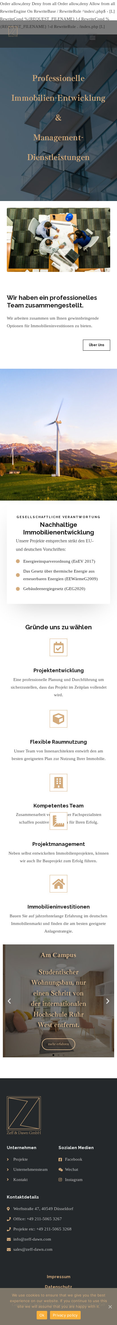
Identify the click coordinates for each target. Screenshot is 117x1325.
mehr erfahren (58, 1044)
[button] (92, 37)
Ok (42, 1315)
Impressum (58, 1276)
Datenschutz (58, 1286)
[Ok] (110, 1306)
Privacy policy (65, 1315)
